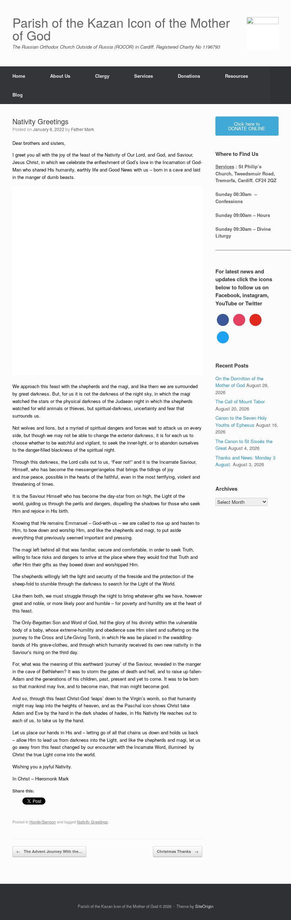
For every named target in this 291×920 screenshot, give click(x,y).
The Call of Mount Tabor (240, 401)
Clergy (102, 75)
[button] (280, 85)
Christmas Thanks (177, 851)
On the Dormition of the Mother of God (239, 382)
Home (18, 75)
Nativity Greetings (92, 821)
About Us (60, 75)
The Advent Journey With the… (49, 851)
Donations (189, 75)
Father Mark (82, 129)
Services (143, 75)
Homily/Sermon (42, 821)
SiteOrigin (204, 906)
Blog (17, 94)
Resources (236, 75)
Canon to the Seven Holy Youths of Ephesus (241, 421)
